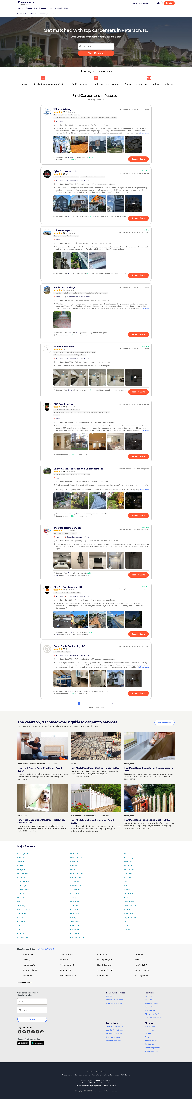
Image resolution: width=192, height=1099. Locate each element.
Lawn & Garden (40, 8)
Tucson (20, 861)
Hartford (21, 901)
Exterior (29, 8)
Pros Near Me (150, 1010)
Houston (127, 897)
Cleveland (75, 929)
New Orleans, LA (104, 965)
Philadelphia (129, 861)
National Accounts (113, 1041)
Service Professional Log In (116, 1026)
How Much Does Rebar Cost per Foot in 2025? (95, 768)
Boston (73, 865)
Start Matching (96, 53)
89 (113, 704)
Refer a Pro (149, 1007)
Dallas (126, 885)
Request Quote (138, 159)
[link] (96, 113)
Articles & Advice (61, 8)
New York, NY (141, 965)
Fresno (20, 865)
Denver (20, 897)
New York (74, 901)
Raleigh (73, 917)
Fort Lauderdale (24, 909)
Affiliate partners (151, 1051)
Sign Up (169, 3)
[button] (62, 144)
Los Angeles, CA (104, 960)
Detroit (73, 869)
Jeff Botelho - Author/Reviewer (31, 764)
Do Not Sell (98, 1081)
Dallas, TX (139, 954)
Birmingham (22, 853)
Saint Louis (75, 889)
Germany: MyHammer (82, 1075)
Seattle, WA (102, 975)
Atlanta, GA (28, 954)
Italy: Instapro (96, 1075)
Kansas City (75, 885)
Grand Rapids (76, 873)
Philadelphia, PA (30, 970)
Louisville (74, 853)
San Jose (21, 893)
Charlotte (74, 909)
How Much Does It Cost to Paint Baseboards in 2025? (148, 769)
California (90, 1081)
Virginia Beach (129, 917)
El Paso (126, 889)
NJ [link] (26, 14)
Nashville (127, 877)
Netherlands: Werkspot (111, 1075)
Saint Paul (74, 881)
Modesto (21, 877)
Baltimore (74, 861)
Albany (73, 897)
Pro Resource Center (114, 1034)
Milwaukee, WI (29, 965)
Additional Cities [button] (23, 983)
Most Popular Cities (26, 949)
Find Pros (109, 996)
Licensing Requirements (154, 1018)
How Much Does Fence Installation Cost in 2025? (93, 821)
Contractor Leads (113, 1037)
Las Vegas (75, 893)
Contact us (149, 1044)
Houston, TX (65, 960)
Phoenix (21, 857)
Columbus (75, 933)
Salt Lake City (129, 905)
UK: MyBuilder (125, 1075)
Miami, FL (139, 960)
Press (147, 1037)
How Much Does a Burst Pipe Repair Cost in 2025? (40, 769)
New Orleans (76, 857)
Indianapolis (22, 937)
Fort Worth (128, 893)
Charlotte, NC (66, 954)
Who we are (149, 1030)
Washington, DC (142, 975)
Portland (127, 853)
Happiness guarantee (153, 1048)
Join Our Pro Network (114, 1030)
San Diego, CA (29, 975)
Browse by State (45, 949)
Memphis (127, 873)
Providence (128, 869)
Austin (126, 881)
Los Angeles (22, 873)
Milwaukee (128, 929)
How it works (150, 1026)
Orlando (21, 921)
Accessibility (107, 1081)
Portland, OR (66, 970)
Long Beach (22, 869)
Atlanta (20, 929)
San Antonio (128, 901)
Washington (22, 905)
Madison (127, 925)
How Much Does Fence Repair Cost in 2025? (147, 820)
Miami (20, 917)
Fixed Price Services (114, 1003)
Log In (157, 3)
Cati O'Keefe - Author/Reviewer (84, 816)
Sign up (32, 1019)
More (50, 8)
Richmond (128, 913)
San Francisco (23, 889)
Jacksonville (22, 913)
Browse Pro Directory (114, 1000)
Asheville (74, 905)
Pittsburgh (128, 865)
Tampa (20, 925)
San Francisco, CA (68, 975)
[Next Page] (120, 703)
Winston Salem (77, 921)
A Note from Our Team (153, 1014)
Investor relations (151, 1041)
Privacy (83, 1081)
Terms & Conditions (109, 1086)
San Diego (22, 885)
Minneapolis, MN (67, 965)
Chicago (21, 933)
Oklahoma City (77, 937)
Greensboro (75, 913)
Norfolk (126, 909)
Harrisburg (128, 857)
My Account (149, 996)
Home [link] (19, 14)
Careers (148, 1034)
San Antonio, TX (142, 970)
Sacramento (23, 881)
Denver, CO (28, 960)
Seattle (126, 921)
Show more (144, 133)
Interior (21, 8)
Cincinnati (74, 925)
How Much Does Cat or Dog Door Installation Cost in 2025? (41, 821)
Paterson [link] (32, 14)
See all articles (164, 722)
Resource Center (151, 1003)
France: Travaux (67, 1075)
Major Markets (26, 846)
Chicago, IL (102, 954)
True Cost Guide (151, 1000)
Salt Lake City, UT (105, 970)
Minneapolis (75, 877)
